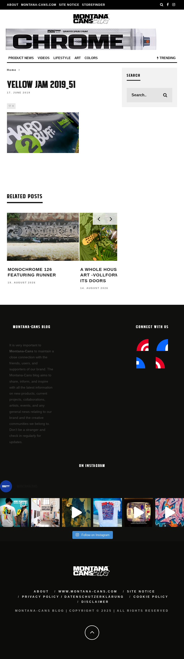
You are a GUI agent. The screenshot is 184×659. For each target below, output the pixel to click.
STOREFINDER (93, 4)
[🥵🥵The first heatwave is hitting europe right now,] (138, 512)
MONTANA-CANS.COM (38, 4)
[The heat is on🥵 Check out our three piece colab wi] (107, 512)
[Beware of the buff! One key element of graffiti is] (45, 512)
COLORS (91, 58)
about (41, 591)
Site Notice (69, 4)
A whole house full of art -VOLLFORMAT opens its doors (111, 275)
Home (11, 69)
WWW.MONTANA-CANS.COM (87, 591)
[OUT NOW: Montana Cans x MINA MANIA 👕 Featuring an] (14, 512)
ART (78, 58)
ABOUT (12, 4)
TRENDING (167, 58)
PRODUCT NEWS (21, 58)
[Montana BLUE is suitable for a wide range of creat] (169, 512)
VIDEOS (44, 58)
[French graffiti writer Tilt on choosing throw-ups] (76, 512)
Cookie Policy (150, 596)
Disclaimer (95, 602)
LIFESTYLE (62, 58)
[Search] (161, 5)
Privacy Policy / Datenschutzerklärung (73, 596)
